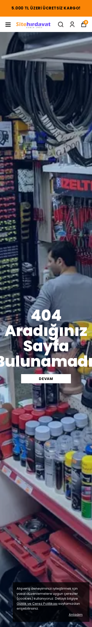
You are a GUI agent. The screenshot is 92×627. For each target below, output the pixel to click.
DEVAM (46, 378)
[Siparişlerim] (72, 24)
